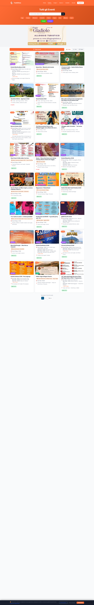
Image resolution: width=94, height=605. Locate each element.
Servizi (61, 2)
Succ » (50, 298)
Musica (65, 17)
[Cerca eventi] (63, 14)
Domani (28, 17)
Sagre (54, 17)
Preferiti (50, 21)
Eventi (49, 2)
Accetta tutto (80, 602)
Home (44, 2)
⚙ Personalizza (63, 602)
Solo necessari (72, 602)
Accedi (73, 2)
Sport (71, 17)
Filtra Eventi (38, 49)
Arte (60, 17)
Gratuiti (43, 21)
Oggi (22, 17)
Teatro (48, 17)
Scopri (55, 2)
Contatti (67, 2)
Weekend (35, 17)
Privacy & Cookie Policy (15, 603)
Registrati (80, 2)
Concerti (42, 17)
